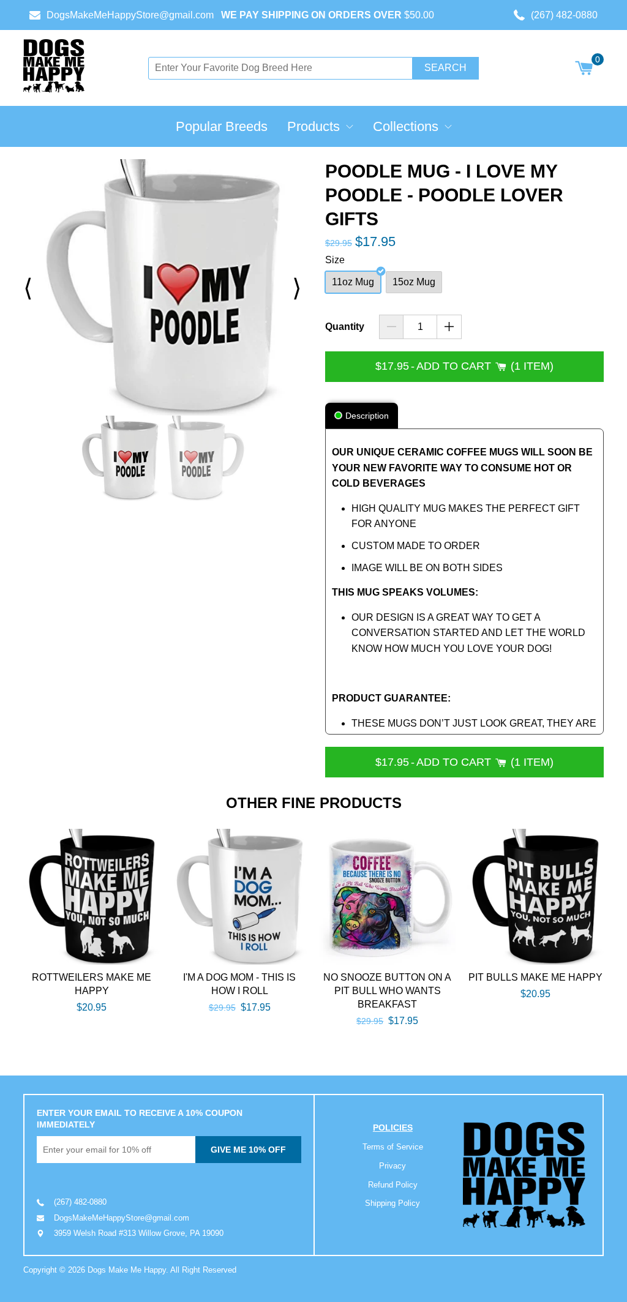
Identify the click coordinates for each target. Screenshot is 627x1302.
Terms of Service (392, 1146)
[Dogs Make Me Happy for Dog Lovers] (53, 65)
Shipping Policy (392, 1203)
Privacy (392, 1165)
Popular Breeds (222, 126)
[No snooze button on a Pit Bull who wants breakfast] (387, 897)
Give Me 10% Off (248, 1149)
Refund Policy (393, 1184)
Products (313, 126)
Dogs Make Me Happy (127, 1269)
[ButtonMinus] (391, 327)
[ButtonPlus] (449, 327)
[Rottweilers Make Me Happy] (91, 897)
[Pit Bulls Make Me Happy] (535, 897)
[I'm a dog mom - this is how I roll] (239, 897)
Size (335, 260)
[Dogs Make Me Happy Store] (524, 1175)
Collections (405, 126)
